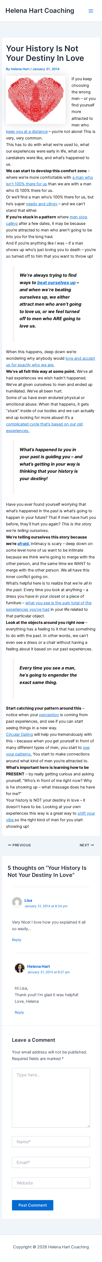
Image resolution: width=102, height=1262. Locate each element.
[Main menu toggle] (91, 11)
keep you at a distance (27, 131)
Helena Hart (38, 966)
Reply (16, 939)
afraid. (23, 543)
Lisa (28, 900)
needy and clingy (41, 203)
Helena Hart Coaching (39, 10)
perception (49, 714)
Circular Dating (19, 734)
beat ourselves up (56, 282)
